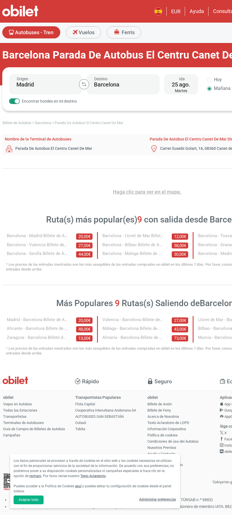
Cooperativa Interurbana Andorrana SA (105, 410)
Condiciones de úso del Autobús (173, 441)
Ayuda (197, 11)
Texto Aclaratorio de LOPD (168, 423)
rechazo (35, 476)
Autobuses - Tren (33, 32)
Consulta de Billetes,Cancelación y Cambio (165, 462)
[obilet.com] (34, 15)
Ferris (128, 32)
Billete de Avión (159, 404)
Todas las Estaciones (20, 410)
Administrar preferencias (157, 499)
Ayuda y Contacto (161, 454)
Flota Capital (85, 404)
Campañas (11, 435)
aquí (78, 486)
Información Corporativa (166, 429)
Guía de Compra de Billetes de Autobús (34, 429)
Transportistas (15, 416)
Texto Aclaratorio (93, 476)
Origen (22, 79)
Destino (101, 79)
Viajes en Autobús (17, 404)
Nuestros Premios (161, 447)
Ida (182, 79)
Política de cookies (162, 435)
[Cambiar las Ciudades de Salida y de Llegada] (84, 84)
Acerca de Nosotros (163, 416)
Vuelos (86, 32)
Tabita (80, 429)
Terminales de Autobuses (23, 423)
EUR (176, 11)
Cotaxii (80, 423)
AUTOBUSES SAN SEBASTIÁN (99, 416)
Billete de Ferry (159, 410)
